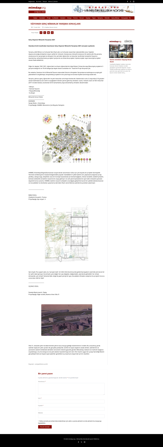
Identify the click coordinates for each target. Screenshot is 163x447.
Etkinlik (107, 18)
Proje (48, 18)
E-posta (40, 405)
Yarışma (100, 18)
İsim (40, 398)
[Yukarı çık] (158, 442)
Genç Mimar (115, 18)
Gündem (42, 18)
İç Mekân (55, 18)
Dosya (69, 18)
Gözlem (62, 18)
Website (40, 413)
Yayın (94, 18)
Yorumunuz (42, 381)
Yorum (82, 18)
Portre (75, 18)
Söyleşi (88, 18)
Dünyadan (124, 18)
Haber (35, 18)
